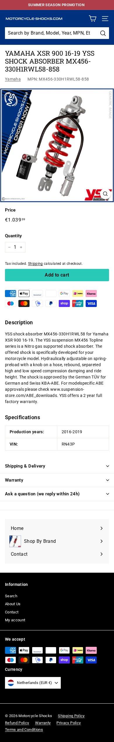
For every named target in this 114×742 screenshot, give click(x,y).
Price (10, 210)
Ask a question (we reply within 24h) (42, 494)
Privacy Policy (68, 723)
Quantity (13, 235)
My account (15, 620)
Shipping (35, 264)
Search (11, 596)
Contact (11, 612)
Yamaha (13, 79)
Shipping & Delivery (25, 466)
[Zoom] (105, 193)
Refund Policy (17, 723)
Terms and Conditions (24, 729)
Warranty (14, 480)
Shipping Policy (71, 716)
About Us (13, 604)
